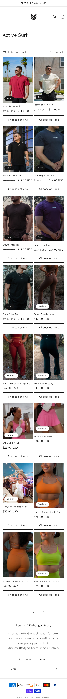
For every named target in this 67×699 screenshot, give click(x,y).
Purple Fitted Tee (42, 245)
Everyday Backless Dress (15, 506)
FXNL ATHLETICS (28, 697)
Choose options (18, 119)
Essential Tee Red (11, 106)
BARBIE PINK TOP (11, 442)
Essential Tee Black (12, 175)
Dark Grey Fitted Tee (44, 175)
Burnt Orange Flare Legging (16, 383)
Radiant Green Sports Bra (46, 581)
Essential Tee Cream (44, 104)
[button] (4, 17)
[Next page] (43, 612)
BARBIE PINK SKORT (43, 436)
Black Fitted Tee (10, 314)
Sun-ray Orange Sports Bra (47, 512)
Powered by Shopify (42, 697)
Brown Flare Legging (44, 314)
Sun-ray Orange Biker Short (16, 581)
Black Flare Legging (43, 383)
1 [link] (24, 611)
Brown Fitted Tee (11, 244)
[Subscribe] (56, 669)
